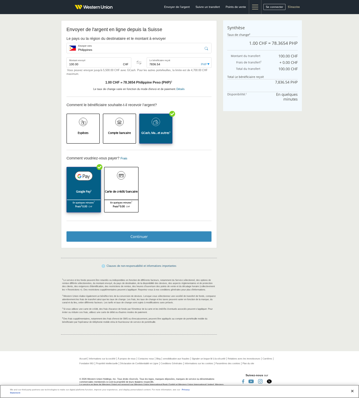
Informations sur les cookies (199, 363)
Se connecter (274, 6)
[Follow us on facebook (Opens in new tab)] (243, 381)
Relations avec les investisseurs (244, 358)
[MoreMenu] (255, 7)
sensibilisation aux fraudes (176, 358)
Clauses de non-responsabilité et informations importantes (140, 265)
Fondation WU (86, 363)
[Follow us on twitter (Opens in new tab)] (269, 381)
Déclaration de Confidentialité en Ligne (139, 363)
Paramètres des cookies (227, 363)
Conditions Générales (171, 363)
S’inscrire (294, 6)
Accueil (83, 358)
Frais (123, 158)
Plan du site (248, 363)
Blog (158, 358)
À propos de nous (127, 358)
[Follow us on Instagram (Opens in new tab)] (260, 381)
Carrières (267, 358)
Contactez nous (146, 358)
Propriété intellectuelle (107, 363)
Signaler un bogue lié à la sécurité (208, 358)
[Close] (352, 391)
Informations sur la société (102, 358)
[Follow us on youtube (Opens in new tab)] (251, 381)
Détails (180, 89)
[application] (83, 129)
